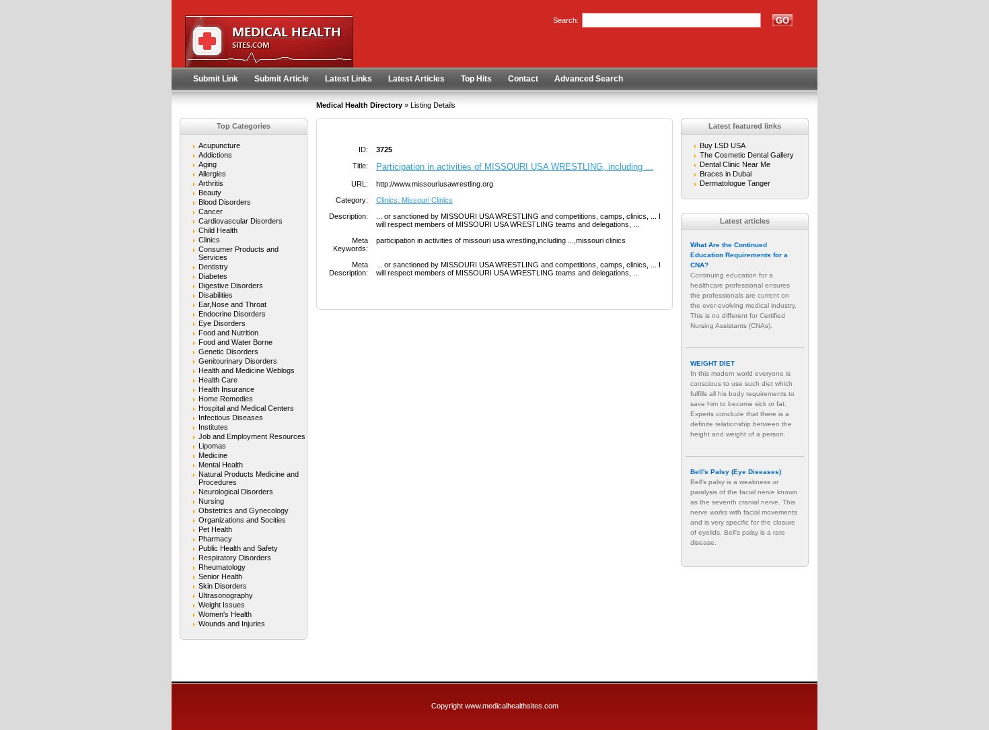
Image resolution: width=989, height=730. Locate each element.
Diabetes (212, 276)
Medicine (212, 455)
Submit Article (281, 79)
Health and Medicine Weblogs (246, 370)
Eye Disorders (222, 323)
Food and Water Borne (235, 342)
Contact (523, 79)
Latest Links (348, 79)
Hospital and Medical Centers (246, 408)
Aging (207, 164)
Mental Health (220, 465)
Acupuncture (219, 145)
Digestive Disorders (230, 285)
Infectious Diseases (230, 417)
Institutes (213, 427)
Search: (566, 20)
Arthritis (210, 183)
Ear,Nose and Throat (232, 304)
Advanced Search (588, 79)
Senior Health (220, 576)
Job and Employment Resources (251, 436)
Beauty (209, 193)
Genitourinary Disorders (237, 361)
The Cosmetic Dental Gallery (747, 155)
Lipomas (212, 446)
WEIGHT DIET (712, 363)
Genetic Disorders (228, 351)
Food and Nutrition (228, 333)
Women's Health (225, 614)
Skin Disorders (222, 586)
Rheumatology (222, 567)
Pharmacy (215, 539)
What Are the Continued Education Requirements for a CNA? (739, 255)
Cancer (210, 211)
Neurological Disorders (235, 492)
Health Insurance (226, 389)
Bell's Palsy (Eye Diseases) (735, 471)
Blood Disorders (224, 202)
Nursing (211, 501)
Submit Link (215, 79)
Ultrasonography (225, 595)
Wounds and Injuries (231, 624)
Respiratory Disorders (234, 558)
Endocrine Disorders (232, 314)
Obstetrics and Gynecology (243, 510)
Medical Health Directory (359, 105)
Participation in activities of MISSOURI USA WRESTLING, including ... (514, 167)
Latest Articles (416, 79)
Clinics (209, 240)
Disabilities (215, 295)
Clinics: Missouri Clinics (414, 200)
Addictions (215, 155)
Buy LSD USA (722, 145)
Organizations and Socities (242, 520)
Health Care (217, 380)
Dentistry (213, 267)
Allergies (212, 174)
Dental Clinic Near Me (735, 164)
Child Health (217, 230)
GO (782, 20)
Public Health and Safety (238, 548)
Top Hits (476, 79)
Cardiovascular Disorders (240, 221)
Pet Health (215, 529)
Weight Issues (221, 605)
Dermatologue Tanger (735, 183)
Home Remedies (225, 399)
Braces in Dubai (726, 174)
